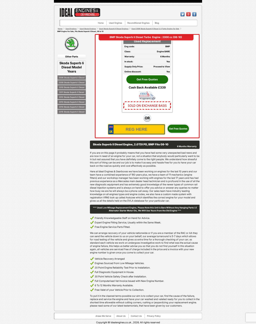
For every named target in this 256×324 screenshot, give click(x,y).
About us (120, 316)
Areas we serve (103, 316)
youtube (188, 14)
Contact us (136, 316)
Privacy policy (154, 316)
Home (101, 23)
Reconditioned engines (138, 23)
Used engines (115, 23)
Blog (157, 23)
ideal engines (80, 12)
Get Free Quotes (147, 79)
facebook (194, 14)
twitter (182, 14)
